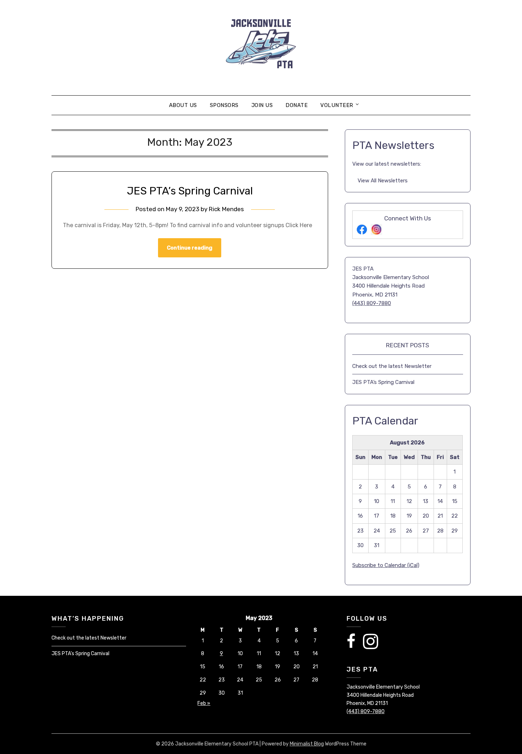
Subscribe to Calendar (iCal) (385, 565)
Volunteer (336, 105)
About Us (183, 105)
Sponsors (224, 105)
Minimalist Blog (307, 744)
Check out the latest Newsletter (391, 366)
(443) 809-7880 (371, 303)
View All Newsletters (383, 180)
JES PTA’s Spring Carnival (190, 191)
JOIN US (262, 105)
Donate (297, 105)
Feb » (203, 703)
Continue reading (189, 248)
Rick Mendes (226, 209)
